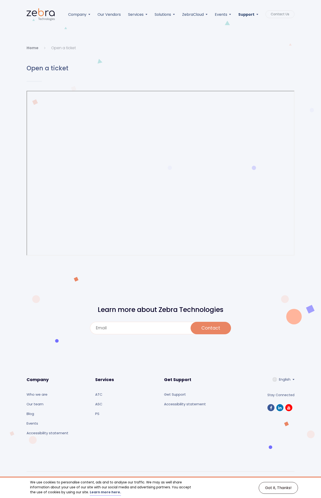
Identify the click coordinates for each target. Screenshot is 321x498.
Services (136, 14)
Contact (210, 328)
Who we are (37, 394)
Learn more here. (105, 492)
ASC (98, 404)
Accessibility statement (47, 432)
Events (221, 14)
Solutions (163, 14)
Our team (35, 404)
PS (97, 413)
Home (32, 48)
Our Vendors (109, 14)
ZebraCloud (193, 14)
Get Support (175, 394)
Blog (30, 413)
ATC (98, 394)
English (284, 379)
